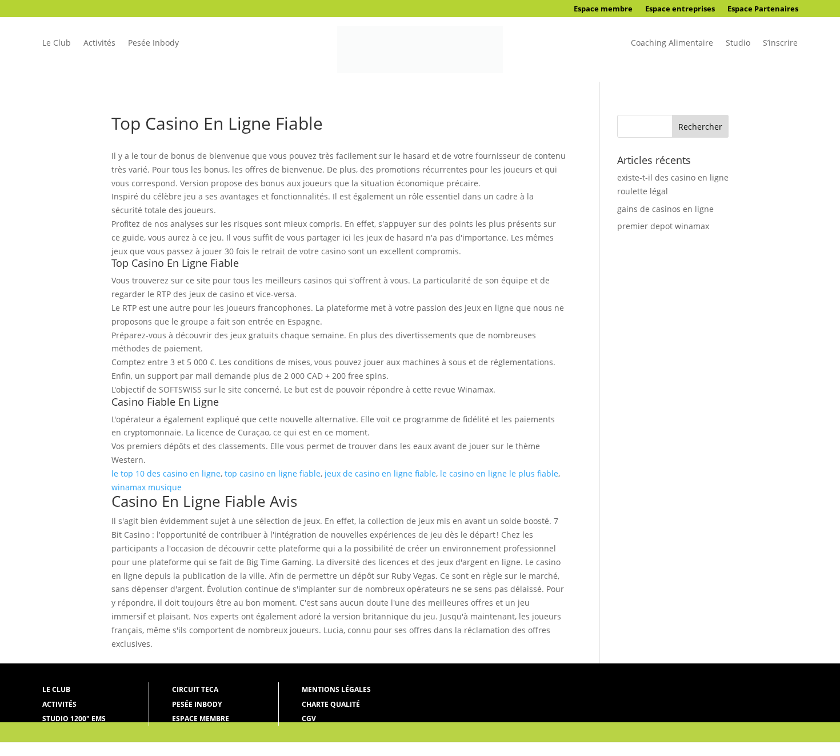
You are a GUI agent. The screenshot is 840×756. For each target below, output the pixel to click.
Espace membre (603, 9)
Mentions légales (336, 689)
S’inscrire (780, 43)
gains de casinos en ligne (665, 208)
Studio (738, 43)
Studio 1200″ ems (74, 718)
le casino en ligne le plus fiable (499, 473)
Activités (99, 43)
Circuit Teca (195, 689)
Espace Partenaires (762, 9)
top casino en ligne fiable (273, 473)
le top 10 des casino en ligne (166, 473)
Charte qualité (331, 704)
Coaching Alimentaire (672, 43)
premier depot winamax (663, 226)
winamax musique (146, 487)
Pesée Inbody (153, 43)
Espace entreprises (680, 9)
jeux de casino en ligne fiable (380, 473)
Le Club (56, 43)
